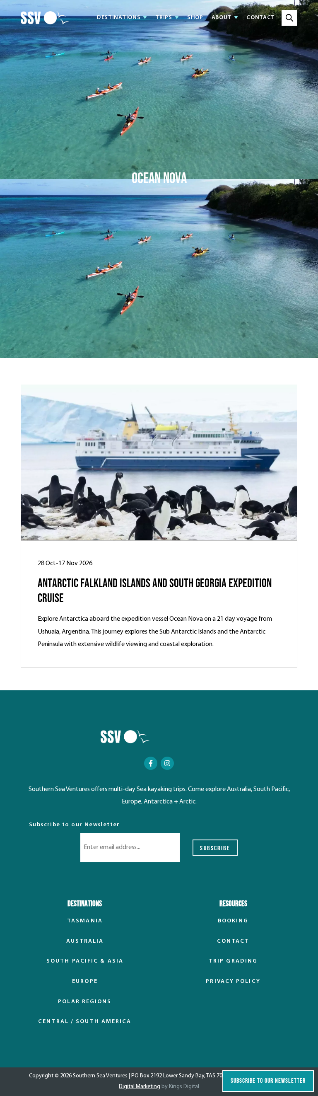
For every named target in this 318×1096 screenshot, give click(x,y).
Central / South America (84, 1022)
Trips (163, 18)
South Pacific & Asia (84, 961)
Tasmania (85, 921)
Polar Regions (84, 1002)
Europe (85, 981)
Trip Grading (233, 961)
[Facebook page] (150, 763)
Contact (260, 18)
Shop (195, 18)
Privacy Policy (233, 981)
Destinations (118, 18)
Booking (233, 921)
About (222, 18)
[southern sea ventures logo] (45, 17)
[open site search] (289, 18)
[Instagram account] (167, 763)
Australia (85, 941)
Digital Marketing (139, 1087)
